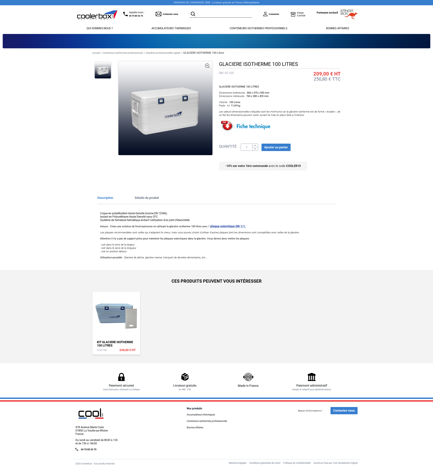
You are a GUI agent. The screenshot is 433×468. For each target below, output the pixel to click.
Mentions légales (237, 463)
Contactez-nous (170, 14)
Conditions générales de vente (264, 463)
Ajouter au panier (276, 147)
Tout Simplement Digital (345, 463)
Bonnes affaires (337, 28)
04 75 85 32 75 (136, 16)
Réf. (221, 73)
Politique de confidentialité (297, 463)
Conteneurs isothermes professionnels (258, 28)
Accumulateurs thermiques (171, 28)
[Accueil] (97, 415)
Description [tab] (105, 198)
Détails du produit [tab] (147, 198)
